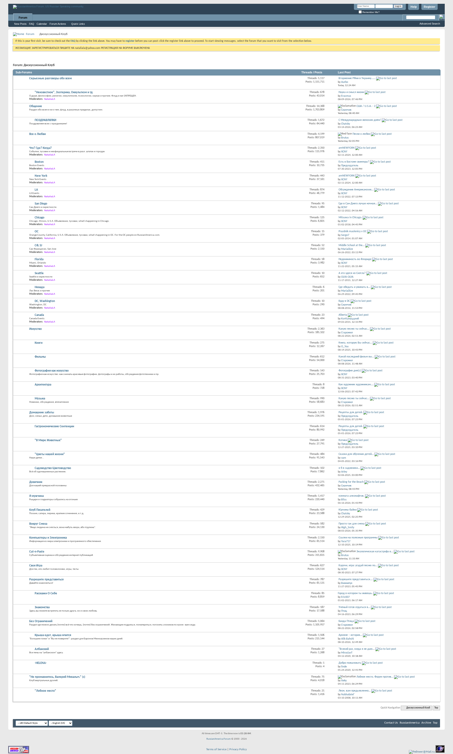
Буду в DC (344, 301)
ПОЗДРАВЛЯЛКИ (45, 120)
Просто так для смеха (352, 523)
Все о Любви (37, 134)
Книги (38, 342)
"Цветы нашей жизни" (50, 454)
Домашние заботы (41, 412)
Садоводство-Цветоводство (53, 468)
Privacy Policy (238, 749)
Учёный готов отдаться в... (354, 607)
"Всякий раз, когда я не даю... (357, 649)
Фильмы (40, 356)
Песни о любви (361, 134)
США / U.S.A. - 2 (366, 106)
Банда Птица (346, 621)
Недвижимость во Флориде (355, 259)
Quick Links (78, 23)
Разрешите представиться (46, 579)
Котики (343, 440)
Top (436, 708)
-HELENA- (41, 663)
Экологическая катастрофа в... (375, 551)
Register (429, 6)
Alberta (343, 315)
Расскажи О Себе (46, 593)
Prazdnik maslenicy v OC (352, 231)
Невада (39, 287)
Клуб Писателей (39, 509)
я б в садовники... (349, 468)
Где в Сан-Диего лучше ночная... (358, 203)
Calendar (42, 23)
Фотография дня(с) (350, 370)
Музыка (40, 398)
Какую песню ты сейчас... (354, 328)
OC (36, 231)
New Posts (20, 23)
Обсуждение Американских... (356, 189)
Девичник (35, 482)
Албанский (42, 649)
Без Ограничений (40, 621)
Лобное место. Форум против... (375, 676)
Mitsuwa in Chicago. (350, 217)
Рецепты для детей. (351, 412)
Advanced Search (429, 23)
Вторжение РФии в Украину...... (357, 78)
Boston (39, 161)
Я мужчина (36, 496)
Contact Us (391, 722)
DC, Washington (45, 301)
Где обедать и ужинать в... (354, 287)
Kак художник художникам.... (356, 384)
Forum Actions (58, 23)
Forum (23, 17)
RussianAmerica (409, 722)
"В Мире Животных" (48, 440)
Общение (35, 106)
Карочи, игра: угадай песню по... (358, 565)
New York (41, 175)
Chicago (39, 217)
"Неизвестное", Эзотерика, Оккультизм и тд (64, 92)
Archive (426, 722)
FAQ (31, 23)
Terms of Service (216, 749)
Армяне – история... (350, 635)
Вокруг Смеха (38, 523)
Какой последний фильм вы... (356, 356)
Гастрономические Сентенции (54, 426)
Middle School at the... (352, 245)
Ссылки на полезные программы (358, 537)
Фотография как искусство (52, 370)
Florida (39, 259)
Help (414, 6)
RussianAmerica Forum (218, 739)
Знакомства (42, 607)
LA (36, 189)
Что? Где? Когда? (40, 148)
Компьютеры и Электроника (48, 537)
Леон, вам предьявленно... (355, 690)
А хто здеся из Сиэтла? (352, 273)
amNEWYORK (347, 148)
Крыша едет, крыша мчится (53, 635)
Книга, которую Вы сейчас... (355, 342)
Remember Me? (371, 12)
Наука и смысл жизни (351, 92)
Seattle (39, 273)
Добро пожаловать (350, 663)
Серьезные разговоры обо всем (50, 78)
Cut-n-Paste (36, 551)
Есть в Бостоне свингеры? (354, 161)
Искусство (35, 329)
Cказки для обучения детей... (356, 454)
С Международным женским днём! (360, 120)
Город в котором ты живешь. (355, 593)
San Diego (41, 203)
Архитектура (43, 384)
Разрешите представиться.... (356, 579)
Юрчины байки (348, 509)
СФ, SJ (38, 245)
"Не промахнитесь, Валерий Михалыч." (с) (57, 677)
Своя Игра (35, 565)
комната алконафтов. (351, 495)
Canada (39, 315)
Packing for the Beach (351, 482)
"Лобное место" (45, 690)
